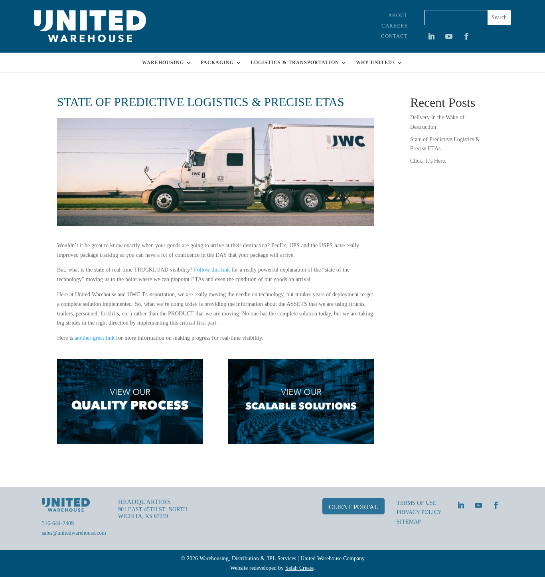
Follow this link (212, 270)
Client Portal (353, 507)
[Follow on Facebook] (466, 36)
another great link (95, 338)
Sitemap (409, 522)
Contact (394, 36)
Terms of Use (416, 503)
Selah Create (299, 568)
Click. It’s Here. (428, 161)
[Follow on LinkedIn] (431, 36)
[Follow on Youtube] (449, 36)
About (398, 15)
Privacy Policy (419, 512)
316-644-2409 (58, 523)
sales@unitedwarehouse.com (74, 533)
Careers (394, 26)
